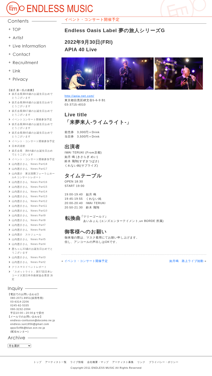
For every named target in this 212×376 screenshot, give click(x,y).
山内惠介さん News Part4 (29, 244)
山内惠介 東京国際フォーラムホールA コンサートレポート (33, 175)
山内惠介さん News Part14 (29, 191)
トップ (31, 29)
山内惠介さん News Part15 (29, 186)
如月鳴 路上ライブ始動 (186, 261)
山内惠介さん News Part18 (29, 164)
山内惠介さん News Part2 (29, 262)
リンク (31, 71)
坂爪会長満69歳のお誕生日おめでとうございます (32, 95)
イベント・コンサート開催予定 (86, 261)
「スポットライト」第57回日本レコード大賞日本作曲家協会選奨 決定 (32, 275)
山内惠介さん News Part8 (29, 220)
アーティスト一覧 (31, 37)
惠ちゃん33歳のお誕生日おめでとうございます (32, 250)
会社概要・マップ (98, 362)
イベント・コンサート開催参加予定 (33, 141)
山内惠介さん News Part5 (29, 239)
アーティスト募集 (123, 362)
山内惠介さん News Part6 (29, 229)
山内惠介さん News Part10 (29, 210)
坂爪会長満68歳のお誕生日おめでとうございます (32, 104)
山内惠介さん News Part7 (29, 225)
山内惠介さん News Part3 (29, 257)
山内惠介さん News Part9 (29, 215)
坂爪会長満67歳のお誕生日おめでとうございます (32, 113)
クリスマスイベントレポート (29, 266)
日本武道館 (18, 146)
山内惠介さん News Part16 (29, 182)
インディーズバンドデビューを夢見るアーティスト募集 (31, 62)
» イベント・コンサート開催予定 (50, 8)
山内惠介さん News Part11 (29, 205)
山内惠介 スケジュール (26, 234)
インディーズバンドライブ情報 (31, 46)
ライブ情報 (77, 362)
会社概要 (31, 54)
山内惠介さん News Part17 (29, 168)
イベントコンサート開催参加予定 (32, 119)
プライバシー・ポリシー (31, 79)
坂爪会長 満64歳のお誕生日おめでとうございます (32, 152)
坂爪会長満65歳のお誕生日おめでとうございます (32, 134)
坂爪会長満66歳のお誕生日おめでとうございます (32, 126)
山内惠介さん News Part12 (29, 201)
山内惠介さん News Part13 (29, 196)
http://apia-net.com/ (79, 95)
